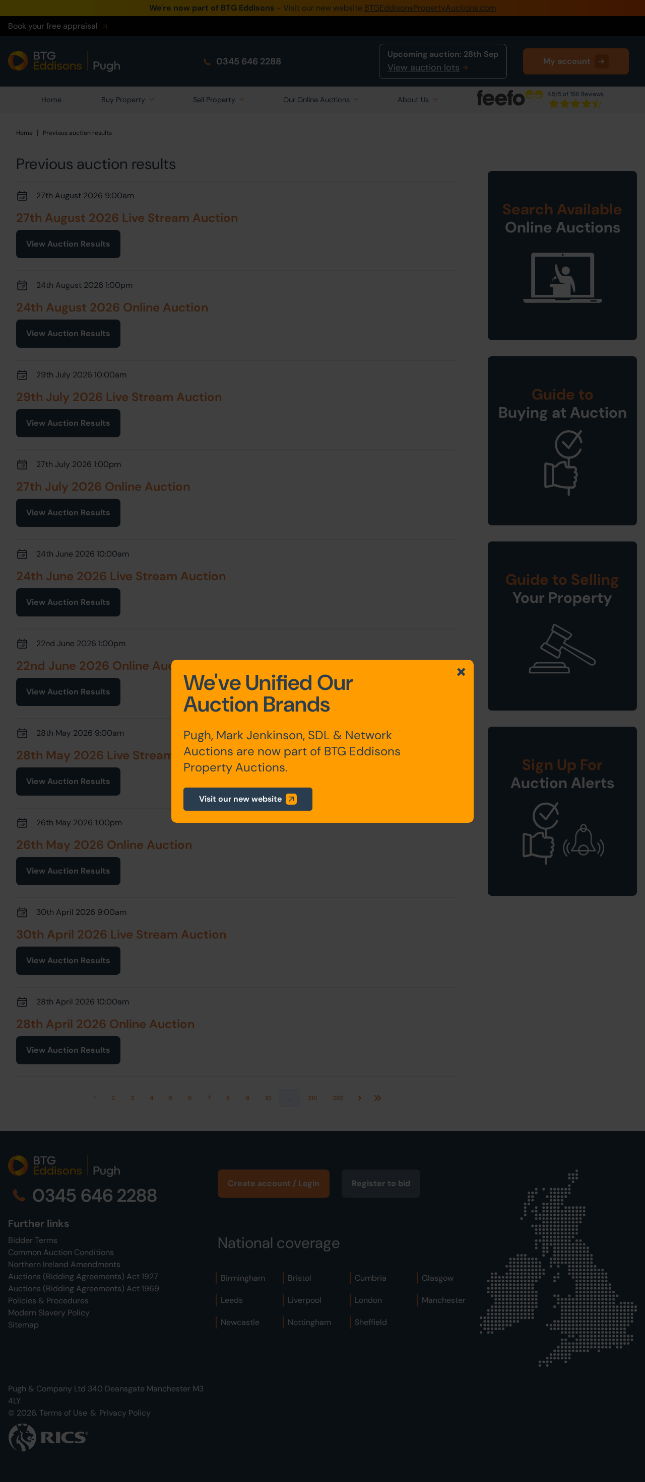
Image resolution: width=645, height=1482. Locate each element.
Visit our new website (240, 799)
